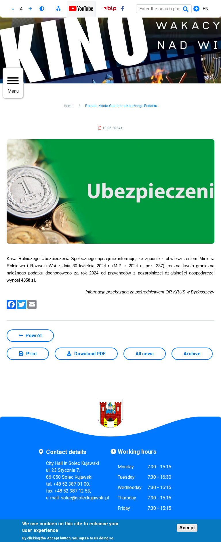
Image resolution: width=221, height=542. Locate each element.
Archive (192, 353)
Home (68, 106)
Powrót (34, 335)
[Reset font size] (21, 9)
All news (145, 353)
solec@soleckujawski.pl (85, 498)
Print (31, 353)
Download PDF (90, 353)
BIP (109, 9)
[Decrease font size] (13, 9)
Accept (187, 527)
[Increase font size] (30, 9)
